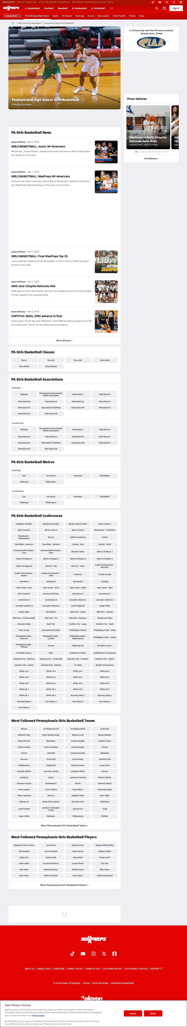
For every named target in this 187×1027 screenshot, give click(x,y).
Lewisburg (24, 777)
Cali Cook (104, 863)
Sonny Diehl (78, 857)
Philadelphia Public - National (24, 645)
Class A (24, 360)
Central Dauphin (77, 747)
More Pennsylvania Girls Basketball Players (63, 885)
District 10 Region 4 (78, 559)
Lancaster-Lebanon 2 (104, 600)
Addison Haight (104, 851)
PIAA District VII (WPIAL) (51, 407)
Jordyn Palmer (78, 863)
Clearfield (51, 753)
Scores (91, 15)
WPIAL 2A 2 (104, 671)
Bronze (51, 537)
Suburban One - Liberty (104, 659)
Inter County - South (78, 587)
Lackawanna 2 (105, 593)
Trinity (104, 809)
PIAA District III (24, 401)
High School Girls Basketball (29, 23)
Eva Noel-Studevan (51, 863)
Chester (105, 747)
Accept (133, 1013)
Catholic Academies (78, 537)
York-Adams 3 (104, 701)
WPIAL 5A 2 (51, 689)
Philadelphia (105, 475)
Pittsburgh (24, 482)
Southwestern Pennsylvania (105, 653)
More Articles (63, 340)
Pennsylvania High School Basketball (59, 23)
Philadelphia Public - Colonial (51, 637)
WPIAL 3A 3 (24, 683)
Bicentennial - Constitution (104, 530)
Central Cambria (24, 747)
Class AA (50, 360)
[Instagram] (167, 2)
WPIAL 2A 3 (24, 677)
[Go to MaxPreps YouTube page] (83, 954)
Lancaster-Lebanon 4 (51, 606)
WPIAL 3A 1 (78, 677)
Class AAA (78, 360)
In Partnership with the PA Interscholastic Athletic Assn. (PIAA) (151, 32)
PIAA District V (104, 401)
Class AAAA (104, 360)
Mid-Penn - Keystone (77, 618)
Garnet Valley (77, 759)
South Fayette (24, 809)
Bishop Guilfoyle (104, 735)
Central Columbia (51, 747)
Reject (153, 1013)
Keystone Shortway (51, 593)
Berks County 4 (78, 530)
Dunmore (24, 759)
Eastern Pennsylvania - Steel (50, 574)
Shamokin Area (78, 801)
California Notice (112, 968)
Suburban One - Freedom (77, 659)
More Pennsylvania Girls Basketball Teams (63, 825)
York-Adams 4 (24, 707)
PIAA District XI (24, 413)
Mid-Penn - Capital (77, 612)
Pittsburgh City (78, 645)
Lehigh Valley (104, 606)
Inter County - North (51, 587)
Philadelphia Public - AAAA (105, 630)
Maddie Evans (78, 869)
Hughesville (51, 765)
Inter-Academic (24, 593)
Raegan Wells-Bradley (105, 845)
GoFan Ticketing (27, 2)
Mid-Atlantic (51, 612)
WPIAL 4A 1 (51, 683)
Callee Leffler (24, 863)
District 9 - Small (77, 566)
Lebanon (104, 771)
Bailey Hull (24, 857)
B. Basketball (79, 8)
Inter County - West (104, 587)
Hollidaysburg (24, 765)
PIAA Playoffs (119, 15)
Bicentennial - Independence (24, 537)
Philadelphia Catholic (77, 630)
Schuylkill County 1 (104, 645)
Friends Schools (104, 574)
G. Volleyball (98, 8)
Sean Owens (78, 875)
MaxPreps (9, 2)
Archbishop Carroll (50, 729)
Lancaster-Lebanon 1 (77, 600)
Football (49, 8)
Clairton (24, 753)
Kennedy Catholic (24, 771)
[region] (93, 1013)
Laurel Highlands (78, 606)
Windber (104, 816)
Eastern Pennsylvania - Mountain (104, 566)
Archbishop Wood (78, 729)
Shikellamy (104, 801)
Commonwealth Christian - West (51, 551)
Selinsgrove (24, 801)
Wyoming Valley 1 (78, 695)
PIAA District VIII (77, 407)
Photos (132, 15)
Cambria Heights (78, 741)
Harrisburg (50, 475)
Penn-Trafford (51, 789)
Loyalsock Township (78, 777)
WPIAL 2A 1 (78, 671)
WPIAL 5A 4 (104, 689)
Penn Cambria (24, 789)
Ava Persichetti (51, 851)
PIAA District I (77, 394)
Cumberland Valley (77, 753)
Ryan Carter (24, 875)
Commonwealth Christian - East (24, 551)
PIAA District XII (51, 413)
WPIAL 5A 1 (24, 689)
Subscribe (59, 968)
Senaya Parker (78, 845)
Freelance (78, 574)
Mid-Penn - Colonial (105, 612)
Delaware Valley (77, 551)
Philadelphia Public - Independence (78, 637)
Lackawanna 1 (78, 593)
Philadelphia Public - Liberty (104, 637)
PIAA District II (104, 394)
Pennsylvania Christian (51, 630)
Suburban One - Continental (51, 659)
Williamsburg (78, 816)
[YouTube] (160, 2)
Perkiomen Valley (105, 789)
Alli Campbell (24, 851)
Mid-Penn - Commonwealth (24, 618)
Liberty (51, 777)
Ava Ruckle (51, 845)
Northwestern (51, 783)
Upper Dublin (24, 816)
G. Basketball (32, 8)
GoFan (86, 982)
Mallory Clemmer (51, 875)
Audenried (105, 729)
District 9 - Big (51, 566)
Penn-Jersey (24, 630)
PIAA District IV (51, 401)
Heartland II (51, 581)
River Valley (104, 795)
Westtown (51, 816)
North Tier (51, 624)
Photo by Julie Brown (21, 104)
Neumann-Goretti (24, 783)
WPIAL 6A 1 (24, 695)
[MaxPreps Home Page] (12, 23)
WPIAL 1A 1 (24, 671)
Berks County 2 (24, 530)
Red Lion (50, 795)
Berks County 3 (51, 530)
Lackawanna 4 (51, 600)
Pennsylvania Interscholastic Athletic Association (51, 394)
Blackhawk (50, 741)
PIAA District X (104, 407)
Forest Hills (51, 759)
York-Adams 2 (78, 701)
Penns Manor (77, 789)
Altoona (24, 729)
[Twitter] (174, 2)
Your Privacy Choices (136, 968)
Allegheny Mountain (51, 524)
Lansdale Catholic (78, 771)
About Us (29, 968)
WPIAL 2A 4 (51, 677)
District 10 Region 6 (24, 566)
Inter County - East (24, 587)
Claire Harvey (77, 851)
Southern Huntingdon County (51, 809)
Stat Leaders (103, 15)
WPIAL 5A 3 (78, 689)
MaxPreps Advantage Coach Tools (92, 2)
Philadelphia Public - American (24, 637)
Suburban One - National (51, 665)
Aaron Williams (18, 142)
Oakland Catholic (105, 783)
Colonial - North (104, 544)
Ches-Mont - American (24, 544)
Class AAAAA (24, 366)
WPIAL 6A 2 (51, 695)
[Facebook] (181, 2)
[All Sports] (112, 8)
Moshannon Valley (104, 618)
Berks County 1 (105, 524)
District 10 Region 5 (105, 559)
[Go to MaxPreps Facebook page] (114, 954)
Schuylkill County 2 (24, 653)
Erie (24, 475)
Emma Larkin (104, 857)
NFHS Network (100, 982)
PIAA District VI (24, 407)
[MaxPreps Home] (11, 8)
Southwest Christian (78, 653)
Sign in (176, 8)
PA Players (67, 15)
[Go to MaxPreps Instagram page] (93, 954)
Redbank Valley (78, 795)
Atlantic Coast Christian (78, 524)
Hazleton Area (105, 759)
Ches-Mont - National (51, 544)
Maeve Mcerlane (51, 869)
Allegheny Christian (24, 524)
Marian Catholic (104, 777)
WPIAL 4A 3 (104, 683)
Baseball (63, 8)
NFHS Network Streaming (54, 2)
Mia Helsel (24, 869)
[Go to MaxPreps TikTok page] (72, 954)
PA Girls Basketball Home (37, 15)
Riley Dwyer (104, 869)
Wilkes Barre (51, 482)
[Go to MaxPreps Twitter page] (104, 954)
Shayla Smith (51, 857)
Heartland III (78, 581)
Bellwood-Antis (24, 735)
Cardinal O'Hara (104, 741)
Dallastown (104, 753)
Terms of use (92, 968)
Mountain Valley (24, 624)
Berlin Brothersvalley (50, 735)
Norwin (78, 783)
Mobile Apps (44, 968)
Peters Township (24, 795)
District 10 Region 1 (105, 551)
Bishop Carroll (78, 735)
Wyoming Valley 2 (105, 695)
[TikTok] (153, 2)
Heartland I (24, 581)
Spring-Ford (78, 809)
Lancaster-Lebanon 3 (24, 606)
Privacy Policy (75, 968)
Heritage (104, 581)
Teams (55, 15)
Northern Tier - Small (104, 624)
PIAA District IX (78, 401)
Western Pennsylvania (105, 665)
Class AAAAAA (51, 366)
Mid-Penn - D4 (51, 618)
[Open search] (157, 8)
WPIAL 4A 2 (78, 683)
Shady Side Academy (51, 801)
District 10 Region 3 (51, 559)
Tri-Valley (78, 665)
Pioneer (51, 645)
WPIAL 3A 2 (104, 677)
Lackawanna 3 (24, 600)
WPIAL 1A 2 (51, 671)
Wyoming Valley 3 (24, 701)
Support (154, 968)
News (141, 15)
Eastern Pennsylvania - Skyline (24, 574)
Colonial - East (78, 544)
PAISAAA (24, 394)
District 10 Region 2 (24, 559)
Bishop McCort (24, 741)
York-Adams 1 (51, 701)
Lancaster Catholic (51, 771)
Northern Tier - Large (77, 624)
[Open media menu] (164, 8)
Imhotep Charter (77, 765)
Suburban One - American (24, 659)
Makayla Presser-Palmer (24, 845)
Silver (51, 653)
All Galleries (150, 158)
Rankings (80, 15)
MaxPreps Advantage (122, 982)
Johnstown (77, 475)
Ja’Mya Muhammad (105, 875)
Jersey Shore (104, 765)
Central (105, 537)
